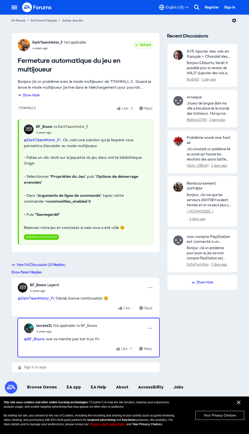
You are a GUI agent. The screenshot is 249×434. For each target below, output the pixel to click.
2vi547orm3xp (197, 264)
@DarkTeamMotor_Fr (42, 139)
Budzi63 (193, 79)
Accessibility (151, 387)
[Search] (197, 7)
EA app (74, 387)
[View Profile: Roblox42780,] (178, 101)
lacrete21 (44, 325)
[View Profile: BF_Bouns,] (29, 129)
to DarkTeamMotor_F (71, 126)
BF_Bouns (44, 126)
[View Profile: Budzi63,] (178, 55)
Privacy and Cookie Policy (107, 424)
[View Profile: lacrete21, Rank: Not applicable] (29, 328)
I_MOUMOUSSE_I (200, 211)
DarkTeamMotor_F (47, 42)
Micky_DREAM (197, 165)
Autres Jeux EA (72, 20)
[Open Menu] (234, 20)
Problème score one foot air (208, 140)
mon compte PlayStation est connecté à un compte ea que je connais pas (208, 239)
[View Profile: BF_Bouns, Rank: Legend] (22, 287)
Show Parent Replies (26, 272)
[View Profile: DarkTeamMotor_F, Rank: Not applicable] (24, 45)
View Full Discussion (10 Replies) (41, 265)
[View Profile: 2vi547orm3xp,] (178, 240)
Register (212, 7)
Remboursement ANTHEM (201, 186)
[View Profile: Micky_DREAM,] (178, 141)
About (122, 387)
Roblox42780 (197, 120)
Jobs (178, 387)
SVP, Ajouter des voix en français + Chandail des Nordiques (208, 54)
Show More (31, 95)
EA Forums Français (44, 20)
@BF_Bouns (34, 338)
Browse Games (42, 387)
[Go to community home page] (37, 7)
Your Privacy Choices (220, 415)
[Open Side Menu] (14, 7)
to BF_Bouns (86, 325)
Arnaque (194, 97)
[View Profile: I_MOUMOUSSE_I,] (178, 187)
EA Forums (18, 20)
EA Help (98, 387)
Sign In (229, 7)
